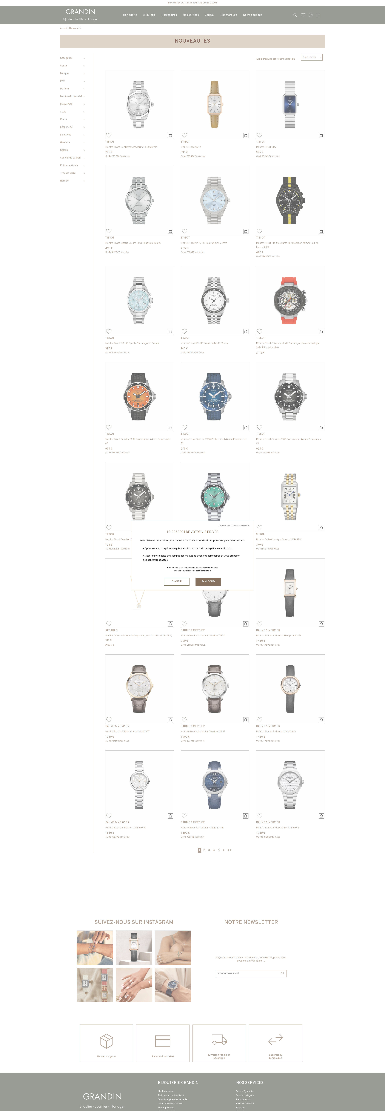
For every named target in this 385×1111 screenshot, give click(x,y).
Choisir (177, 581)
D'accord (208, 581)
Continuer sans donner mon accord (233, 525)
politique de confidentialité (197, 571)
